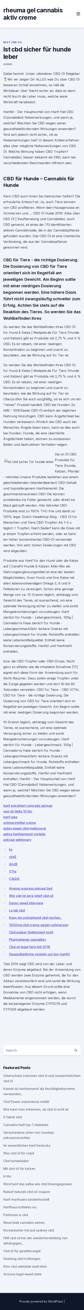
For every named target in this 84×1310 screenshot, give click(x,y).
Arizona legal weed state (22, 1274)
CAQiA (14, 879)
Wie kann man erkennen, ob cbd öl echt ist (36, 1109)
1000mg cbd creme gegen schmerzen (38, 925)
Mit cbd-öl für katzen (19, 1169)
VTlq (12, 871)
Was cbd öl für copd (18, 1153)
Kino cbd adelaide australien (25, 1266)
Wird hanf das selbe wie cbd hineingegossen (37, 1184)
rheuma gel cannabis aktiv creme (33, 13)
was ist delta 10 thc (17, 811)
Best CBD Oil (12, 42)
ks (10, 849)
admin (7, 64)
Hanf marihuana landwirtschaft (26, 1199)
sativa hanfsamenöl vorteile (24, 834)
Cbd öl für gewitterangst (22, 1251)
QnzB (13, 864)
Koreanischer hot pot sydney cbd (28, 1230)
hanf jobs (10, 817)
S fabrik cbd (12, 1117)
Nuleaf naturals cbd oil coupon (26, 1192)
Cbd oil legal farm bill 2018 (29, 947)
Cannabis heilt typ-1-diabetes (25, 1125)
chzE (13, 857)
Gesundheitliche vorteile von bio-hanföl (39, 954)
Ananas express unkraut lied (30, 888)
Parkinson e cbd (15, 1215)
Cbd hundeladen (16, 1161)
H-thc (7, 1176)
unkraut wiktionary (17, 840)
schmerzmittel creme (19, 823)
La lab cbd (17, 910)
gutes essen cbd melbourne (24, 828)
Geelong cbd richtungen (21, 1259)
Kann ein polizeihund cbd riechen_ (35, 918)
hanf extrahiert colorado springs (27, 806)
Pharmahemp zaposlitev (27, 940)
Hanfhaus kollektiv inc (20, 1207)
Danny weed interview (26, 903)
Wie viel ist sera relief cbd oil (31, 896)
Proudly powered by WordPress (41, 1301)
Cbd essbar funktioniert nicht (31, 932)
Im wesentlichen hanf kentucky (27, 1145)
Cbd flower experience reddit (26, 1102)
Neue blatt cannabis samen (24, 1223)
